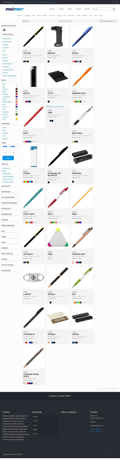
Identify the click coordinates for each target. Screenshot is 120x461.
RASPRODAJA (7, 174)
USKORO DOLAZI (8, 182)
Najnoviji (24, 21)
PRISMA (51, 334)
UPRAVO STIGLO (8, 179)
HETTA (26, 93)
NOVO (4, 171)
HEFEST (51, 53)
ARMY (4, 128)
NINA (74, 214)
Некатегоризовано (9, 76)
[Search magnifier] (113, 9)
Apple (5, 55)
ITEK (4, 130)
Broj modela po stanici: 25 (107, 21)
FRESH (26, 173)
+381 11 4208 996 (20, 2)
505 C (50, 214)
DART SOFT (29, 214)
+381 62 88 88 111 (34, 2)
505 (73, 294)
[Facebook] (108, 454)
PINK (50, 254)
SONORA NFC (78, 254)
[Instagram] (111, 454)
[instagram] (116, 2)
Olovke (5, 44)
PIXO (4, 136)
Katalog (78, 9)
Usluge (69, 9)
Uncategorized (8, 70)
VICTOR (27, 53)
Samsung (6, 67)
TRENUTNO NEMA (8, 176)
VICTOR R (28, 254)
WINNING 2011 (79, 93)
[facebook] (113, 2)
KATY (25, 133)
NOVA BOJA (6, 168)
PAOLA (75, 53)
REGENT (5, 138)
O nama (61, 9)
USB (4, 50)
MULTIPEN (77, 133)
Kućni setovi (7, 41)
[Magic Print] (14, 8)
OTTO (50, 93)
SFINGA (51, 294)
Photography (8, 64)
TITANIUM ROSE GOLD (31, 375)
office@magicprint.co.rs (50, 2)
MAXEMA (5, 133)
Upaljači (6, 47)
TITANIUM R (29, 334)
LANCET (27, 294)
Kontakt (86, 9)
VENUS (75, 334)
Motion (5, 61)
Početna (52, 9)
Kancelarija (7, 38)
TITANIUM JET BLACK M (54, 174)
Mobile (5, 58)
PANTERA (76, 173)
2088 (50, 112)
